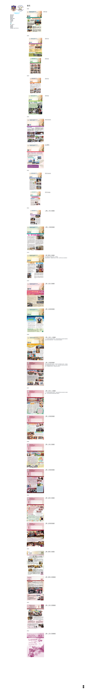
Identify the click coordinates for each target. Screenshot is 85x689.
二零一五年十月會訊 (50, 498)
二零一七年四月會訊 (50, 416)
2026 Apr (45, 11)
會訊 (11, 23)
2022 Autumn (48, 173)
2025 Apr (47, 58)
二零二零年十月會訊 (50, 255)
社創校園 (11, 20)
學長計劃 (11, 19)
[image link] (34, 21)
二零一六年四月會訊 (50, 470)
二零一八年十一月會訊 (50, 337)
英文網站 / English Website (14, 28)
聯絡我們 (11, 26)
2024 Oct (47, 78)
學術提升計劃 (12, 18)
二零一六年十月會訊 (50, 444)
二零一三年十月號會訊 (50, 605)
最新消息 (11, 17)
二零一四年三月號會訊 (50, 577)
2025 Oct (47, 38)
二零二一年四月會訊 (50, 227)
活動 (11, 22)
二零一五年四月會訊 (50, 523)
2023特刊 (47, 145)
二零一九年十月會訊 (50, 283)
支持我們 (11, 25)
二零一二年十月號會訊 (50, 633)
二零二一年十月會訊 (50, 210)
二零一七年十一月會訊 (50, 391)
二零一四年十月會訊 (50, 551)
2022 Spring (47, 192)
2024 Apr (47, 95)
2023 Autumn (48, 119)
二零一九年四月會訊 (50, 309)
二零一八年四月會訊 (50, 362)
